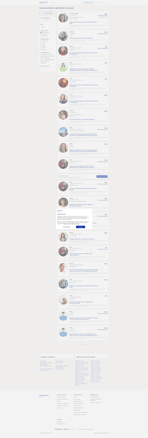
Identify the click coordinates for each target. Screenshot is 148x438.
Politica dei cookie (67, 223)
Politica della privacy (75, 223)
